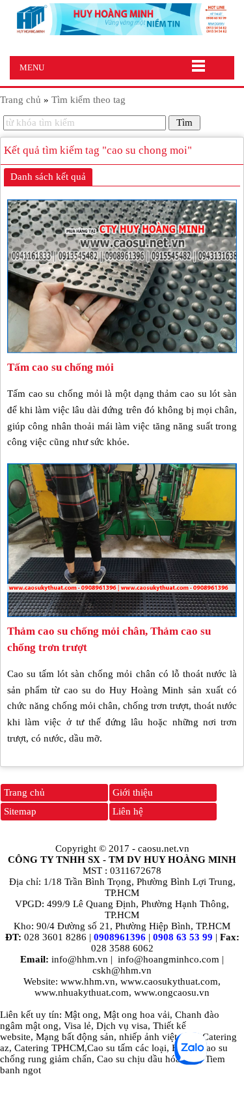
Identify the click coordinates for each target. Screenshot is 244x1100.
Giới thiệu (133, 792)
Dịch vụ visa (122, 1025)
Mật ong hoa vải (136, 1014)
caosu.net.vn (163, 848)
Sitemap (20, 811)
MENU (32, 67)
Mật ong (81, 1014)
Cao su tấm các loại (127, 1048)
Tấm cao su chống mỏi (60, 367)
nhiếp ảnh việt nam (158, 1037)
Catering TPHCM (49, 1048)
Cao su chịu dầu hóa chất (148, 1059)
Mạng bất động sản (75, 1037)
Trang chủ (24, 792)
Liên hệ (128, 811)
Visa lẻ (77, 1025)
